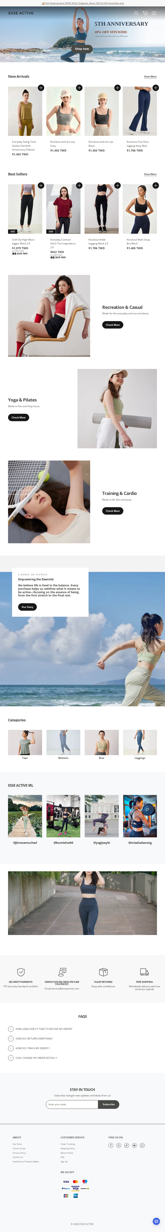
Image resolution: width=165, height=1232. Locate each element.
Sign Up (64, 1161)
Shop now (82, 49)
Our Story (27, 607)
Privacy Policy (19, 1153)
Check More (113, 325)
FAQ (62, 1157)
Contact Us (18, 1157)
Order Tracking (68, 1144)
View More (150, 76)
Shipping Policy (68, 1148)
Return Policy (67, 1153)
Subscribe (109, 1104)
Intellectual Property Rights (26, 1161)
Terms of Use (19, 1148)
